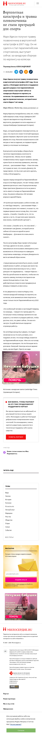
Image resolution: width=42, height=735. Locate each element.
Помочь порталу (16, 437)
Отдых (7, 523)
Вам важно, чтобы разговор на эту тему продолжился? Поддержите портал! (21, 404)
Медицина (8, 513)
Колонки (8, 503)
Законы (8, 496)
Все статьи (9, 537)
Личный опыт (10, 510)
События (8, 530)
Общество (8, 520)
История (8, 499)
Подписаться (21, 580)
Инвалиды (6, 447)
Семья (7, 527)
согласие (21, 584)
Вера (7, 493)
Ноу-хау (8, 516)
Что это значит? (15, 724)
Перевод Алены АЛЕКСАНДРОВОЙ (17, 66)
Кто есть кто (9, 506)
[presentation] (21, 573)
